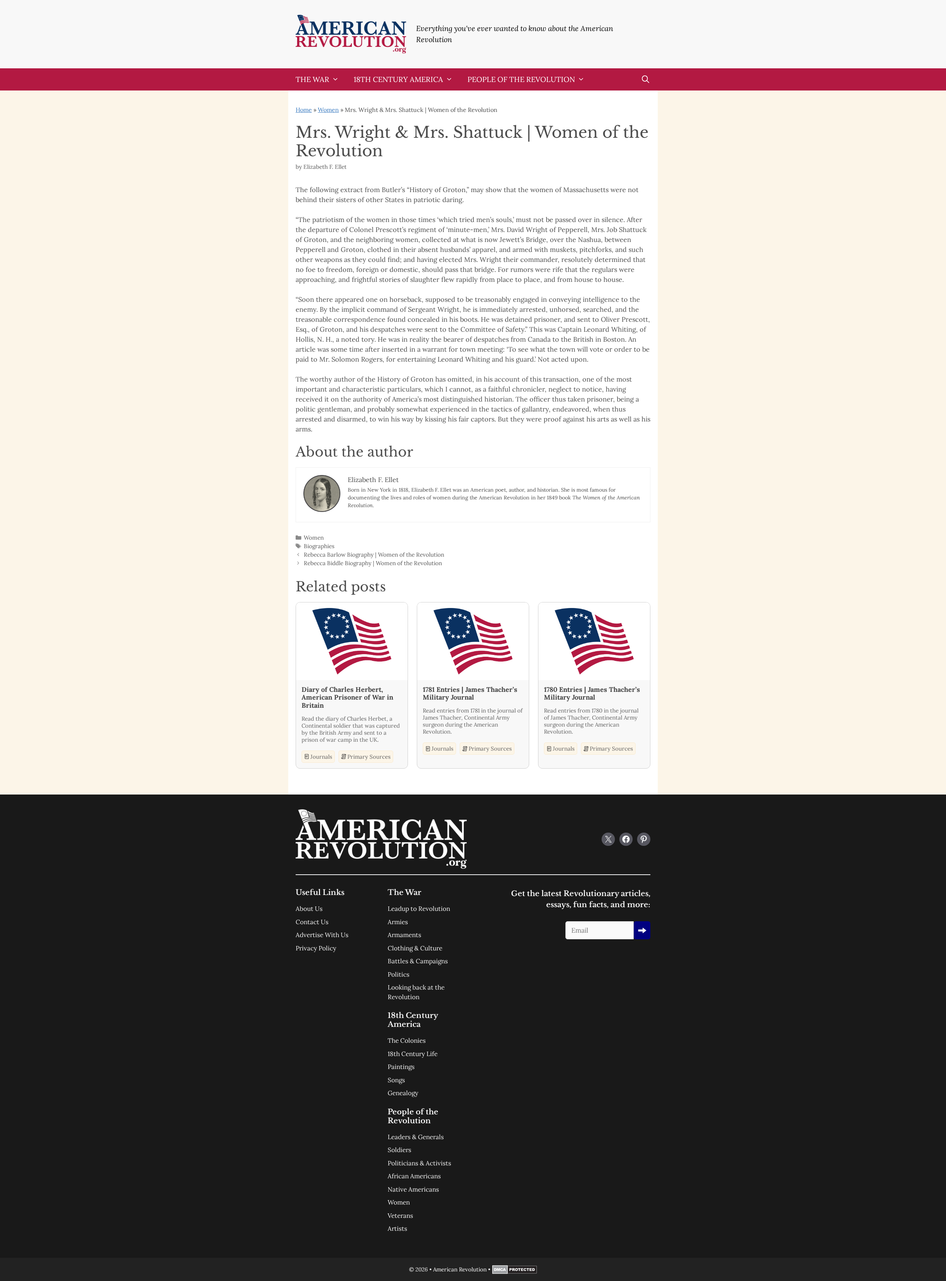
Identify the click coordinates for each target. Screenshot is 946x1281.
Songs (396, 1080)
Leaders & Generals (416, 1137)
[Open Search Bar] (645, 79)
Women (328, 109)
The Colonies (407, 1040)
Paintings (401, 1067)
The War (312, 79)
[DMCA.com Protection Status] (514, 1271)
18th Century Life (413, 1054)
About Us (309, 909)
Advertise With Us (322, 935)
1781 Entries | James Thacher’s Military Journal (470, 693)
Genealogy (403, 1093)
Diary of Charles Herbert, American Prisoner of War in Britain (347, 698)
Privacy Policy (316, 948)
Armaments (404, 935)
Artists (397, 1228)
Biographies (319, 546)
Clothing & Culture (415, 948)
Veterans (400, 1216)
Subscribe (642, 930)
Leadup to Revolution (419, 909)
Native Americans (413, 1189)
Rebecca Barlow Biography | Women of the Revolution (374, 554)
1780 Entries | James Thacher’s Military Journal (592, 693)
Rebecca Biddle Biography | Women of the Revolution (373, 563)
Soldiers (399, 1150)
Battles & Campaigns (418, 961)
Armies (398, 922)
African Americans (414, 1176)
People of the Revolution (521, 79)
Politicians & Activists (419, 1163)
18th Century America (398, 79)
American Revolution (460, 1269)
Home (304, 109)
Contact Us (312, 922)
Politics (398, 974)
